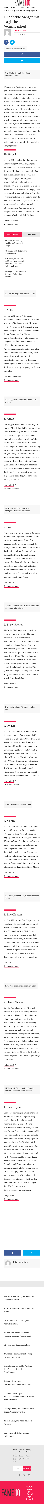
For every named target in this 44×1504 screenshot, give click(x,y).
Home (6, 7)
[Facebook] (6, 42)
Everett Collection (12, 376)
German (13, 7)
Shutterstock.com (19, 49)
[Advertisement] (22, 1225)
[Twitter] (12, 42)
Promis (32, 7)
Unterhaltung (23, 7)
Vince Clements (11, 220)
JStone (7, 962)
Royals (15, 1450)
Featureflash (9, 484)
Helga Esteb (9, 49)
